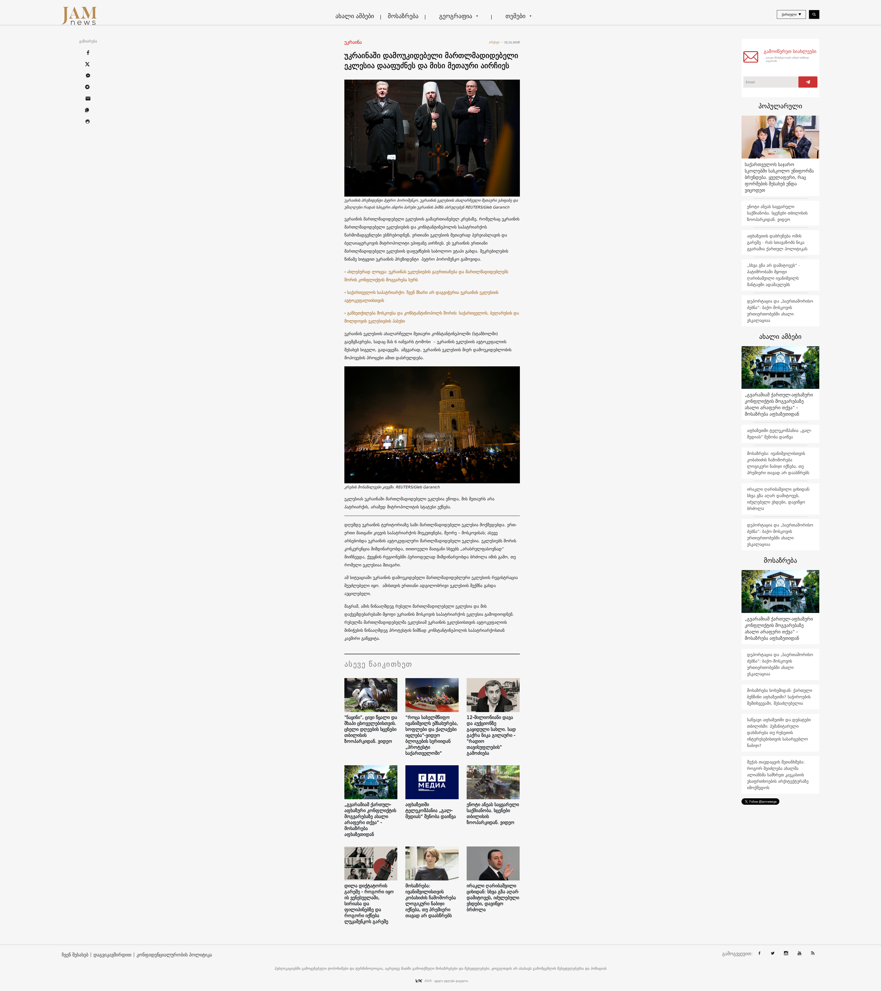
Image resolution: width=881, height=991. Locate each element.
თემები (515, 16)
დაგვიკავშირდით (112, 954)
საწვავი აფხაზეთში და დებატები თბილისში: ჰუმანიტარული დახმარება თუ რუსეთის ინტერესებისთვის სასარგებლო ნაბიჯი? (779, 732)
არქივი (496, 42)
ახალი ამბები (354, 16)
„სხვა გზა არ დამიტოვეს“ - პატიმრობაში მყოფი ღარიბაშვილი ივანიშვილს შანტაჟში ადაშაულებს (773, 275)
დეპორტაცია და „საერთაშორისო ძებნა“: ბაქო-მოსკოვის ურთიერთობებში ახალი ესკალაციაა (780, 311)
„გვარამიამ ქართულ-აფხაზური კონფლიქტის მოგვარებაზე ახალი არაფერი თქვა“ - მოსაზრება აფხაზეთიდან (370, 819)
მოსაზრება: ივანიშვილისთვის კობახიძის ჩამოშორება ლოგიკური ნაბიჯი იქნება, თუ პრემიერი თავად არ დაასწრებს (430, 901)
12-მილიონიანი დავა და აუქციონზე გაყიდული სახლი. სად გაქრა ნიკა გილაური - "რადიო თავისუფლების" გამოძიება (491, 735)
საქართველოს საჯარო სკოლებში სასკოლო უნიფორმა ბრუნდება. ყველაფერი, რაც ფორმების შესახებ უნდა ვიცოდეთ (779, 177)
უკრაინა (353, 42)
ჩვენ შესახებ (75, 954)
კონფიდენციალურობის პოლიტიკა (174, 954)
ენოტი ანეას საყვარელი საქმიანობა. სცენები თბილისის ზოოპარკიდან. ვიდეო (493, 813)
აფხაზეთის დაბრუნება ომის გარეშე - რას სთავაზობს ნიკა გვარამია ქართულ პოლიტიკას (777, 242)
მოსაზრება (403, 16)
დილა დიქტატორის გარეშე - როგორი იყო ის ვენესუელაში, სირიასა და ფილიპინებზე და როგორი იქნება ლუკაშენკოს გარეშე (369, 903)
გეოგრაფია (455, 16)
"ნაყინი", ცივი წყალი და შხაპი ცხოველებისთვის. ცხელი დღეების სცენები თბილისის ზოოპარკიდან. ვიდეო (370, 729)
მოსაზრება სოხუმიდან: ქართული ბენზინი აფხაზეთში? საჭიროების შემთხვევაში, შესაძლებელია (779, 697)
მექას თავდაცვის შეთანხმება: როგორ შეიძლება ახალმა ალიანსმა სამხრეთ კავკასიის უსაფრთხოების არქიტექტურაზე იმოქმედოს (778, 774)
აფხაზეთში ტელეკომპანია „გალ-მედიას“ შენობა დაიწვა (430, 810)
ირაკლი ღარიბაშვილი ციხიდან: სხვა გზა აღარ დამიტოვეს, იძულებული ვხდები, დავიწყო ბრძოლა (493, 898)
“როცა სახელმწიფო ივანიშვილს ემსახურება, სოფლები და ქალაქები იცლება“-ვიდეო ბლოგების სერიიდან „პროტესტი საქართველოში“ (431, 735)
